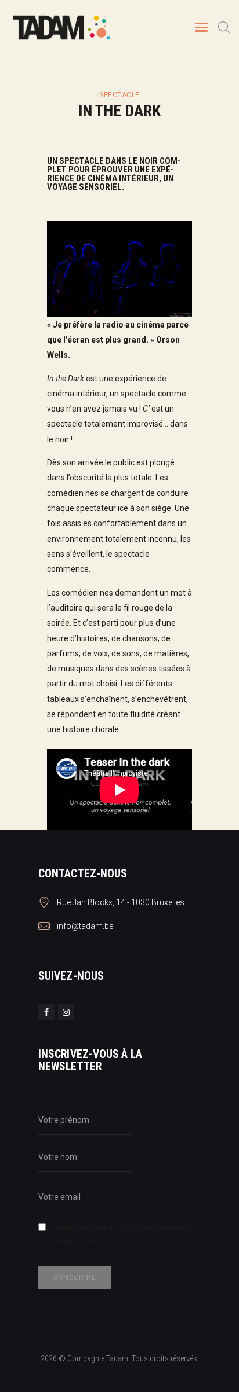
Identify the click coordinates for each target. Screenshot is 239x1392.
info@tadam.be (85, 926)
